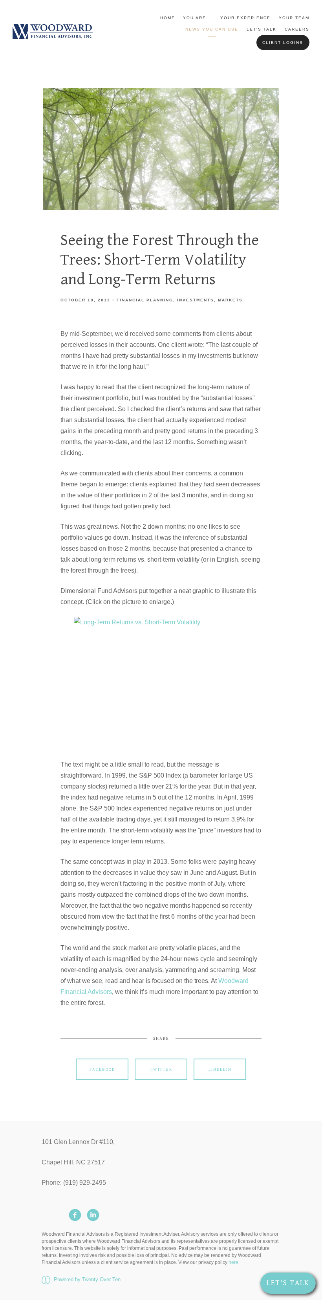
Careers (297, 29)
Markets (230, 300)
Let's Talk (261, 29)
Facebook (102, 1069)
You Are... (197, 18)
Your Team (294, 18)
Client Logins (282, 42)
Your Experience (245, 18)
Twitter (161, 1069)
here (233, 1262)
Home (167, 18)
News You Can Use (211, 29)
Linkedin (220, 1069)
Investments (195, 300)
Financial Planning (145, 300)
